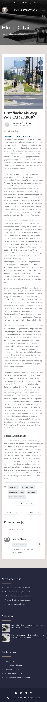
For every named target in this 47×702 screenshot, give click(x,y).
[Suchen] (43, 3)
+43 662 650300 (10, 3)
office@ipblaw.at (31, 3)
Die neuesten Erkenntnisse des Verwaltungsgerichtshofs (27, 636)
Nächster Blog (35, 512)
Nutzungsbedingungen (14, 673)
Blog (11, 34)
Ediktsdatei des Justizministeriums (18, 596)
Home (4, 34)
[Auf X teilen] (22, 503)
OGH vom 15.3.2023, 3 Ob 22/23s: (17, 136)
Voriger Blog (11, 512)
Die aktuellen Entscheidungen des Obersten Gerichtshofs (27, 626)
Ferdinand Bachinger (21, 123)
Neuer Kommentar (16, 529)
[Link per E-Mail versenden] (27, 503)
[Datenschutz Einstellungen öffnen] (5, 10)
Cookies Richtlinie (12, 669)
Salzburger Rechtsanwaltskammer (18, 588)
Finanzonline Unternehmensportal (18, 600)
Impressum (9, 661)
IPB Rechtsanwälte (25, 9)
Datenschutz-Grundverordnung (17, 677)
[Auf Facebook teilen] (17, 503)
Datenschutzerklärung (13, 665)
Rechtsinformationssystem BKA (17, 592)
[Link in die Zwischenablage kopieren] (32, 503)
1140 (12, 131)
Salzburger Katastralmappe (15, 604)
